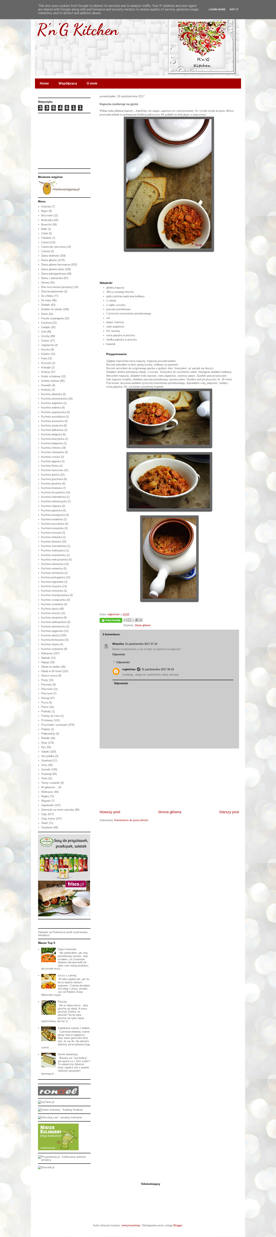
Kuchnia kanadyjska (53, 514)
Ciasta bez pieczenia (53, 246)
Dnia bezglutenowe (52, 291)
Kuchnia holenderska (53, 496)
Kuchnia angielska (52, 403)
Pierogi (45, 698)
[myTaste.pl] (46, 1102)
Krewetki (46, 385)
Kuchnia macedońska (53, 546)
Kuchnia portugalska (53, 577)
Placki (44, 706)
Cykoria (45, 251)
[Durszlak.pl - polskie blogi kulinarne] (46, 1167)
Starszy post (229, 812)
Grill (43, 331)
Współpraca (68, 83)
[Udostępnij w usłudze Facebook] (137, 620)
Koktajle (46, 367)
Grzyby (45, 336)
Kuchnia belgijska (51, 434)
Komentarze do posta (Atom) (131, 820)
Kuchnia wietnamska (53, 626)
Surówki (46, 769)
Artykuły (46, 206)
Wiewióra (118, 643)
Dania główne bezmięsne (55, 264)
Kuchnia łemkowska (53, 639)
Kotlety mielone (50, 380)
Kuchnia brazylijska (52, 438)
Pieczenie (47, 688)
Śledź (44, 823)
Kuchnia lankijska (51, 537)
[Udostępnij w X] (133, 620)
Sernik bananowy (68, 1054)
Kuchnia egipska (51, 461)
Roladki (45, 738)
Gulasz (45, 340)
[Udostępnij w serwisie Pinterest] (141, 620)
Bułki (44, 228)
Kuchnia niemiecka (52, 564)
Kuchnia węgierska (52, 630)
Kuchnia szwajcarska (53, 599)
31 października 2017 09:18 (158, 669)
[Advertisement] (169, 779)
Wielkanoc (47, 791)
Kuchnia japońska (51, 510)
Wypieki (46, 800)
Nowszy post (110, 812)
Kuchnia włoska (50, 635)
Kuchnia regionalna (52, 581)
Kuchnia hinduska (51, 488)
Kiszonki (46, 363)
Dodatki (45, 304)
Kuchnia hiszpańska (53, 492)
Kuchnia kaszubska (52, 523)
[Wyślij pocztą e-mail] (125, 620)
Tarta (44, 778)
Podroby (46, 711)
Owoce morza (49, 675)
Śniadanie (47, 827)
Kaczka (45, 349)
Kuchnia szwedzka (52, 604)
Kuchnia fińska (50, 465)
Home (44, 83)
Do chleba (47, 295)
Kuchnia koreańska (52, 528)
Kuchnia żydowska (52, 648)
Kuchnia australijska (53, 416)
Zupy (44, 814)
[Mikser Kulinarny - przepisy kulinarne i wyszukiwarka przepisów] (58, 1149)
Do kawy (46, 300)
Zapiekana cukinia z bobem (74, 1028)
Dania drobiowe (50, 255)
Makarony (47, 653)
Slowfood (46, 760)
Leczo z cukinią (67, 975)
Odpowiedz (118, 654)
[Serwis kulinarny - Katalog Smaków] (60, 1109)
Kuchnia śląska (50, 644)
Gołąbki (45, 327)
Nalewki (45, 657)
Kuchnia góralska (51, 483)
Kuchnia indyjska (51, 505)
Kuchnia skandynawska (55, 595)
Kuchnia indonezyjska (54, 501)
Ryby (44, 742)
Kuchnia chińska (51, 447)
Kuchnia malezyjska (53, 550)
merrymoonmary (130, 1225)
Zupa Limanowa (67, 949)
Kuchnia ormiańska (52, 572)
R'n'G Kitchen (77, 29)
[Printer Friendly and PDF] (111, 621)
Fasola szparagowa (52, 318)
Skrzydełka (47, 756)
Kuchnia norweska (52, 568)
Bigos (44, 211)
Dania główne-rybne (52, 269)
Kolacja (45, 371)
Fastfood (46, 322)
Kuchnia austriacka (52, 421)
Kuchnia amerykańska (54, 398)
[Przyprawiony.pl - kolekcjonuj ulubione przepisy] (64, 1159)
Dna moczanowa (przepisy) (57, 287)
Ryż (43, 747)
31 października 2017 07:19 (141, 643)
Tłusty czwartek (50, 782)
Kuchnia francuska (52, 470)
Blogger (177, 1225)
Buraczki (46, 224)
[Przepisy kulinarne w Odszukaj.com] (60, 1117)
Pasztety (46, 684)
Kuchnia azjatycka (52, 425)
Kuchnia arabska (51, 407)
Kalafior (45, 353)
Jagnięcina (47, 345)
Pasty (44, 680)
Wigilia (45, 796)
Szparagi (46, 773)
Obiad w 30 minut (51, 671)
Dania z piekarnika (52, 278)
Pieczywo (47, 693)
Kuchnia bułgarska (52, 443)
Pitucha (62, 1001)
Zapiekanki (47, 805)
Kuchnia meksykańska (54, 559)
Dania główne (143, 625)
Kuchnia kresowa (51, 532)
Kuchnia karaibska (52, 519)
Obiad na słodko (50, 666)
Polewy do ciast (50, 715)
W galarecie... (49, 787)
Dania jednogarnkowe (53, 273)
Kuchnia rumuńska (52, 590)
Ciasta (45, 242)
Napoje (45, 662)
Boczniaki (47, 215)
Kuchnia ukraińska (52, 617)
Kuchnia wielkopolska (53, 622)
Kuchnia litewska (51, 541)
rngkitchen (129, 669)
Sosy (44, 765)
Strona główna (169, 812)
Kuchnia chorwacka (52, 452)
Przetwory (47, 720)
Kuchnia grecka (50, 474)
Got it (234, 9)
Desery (45, 282)
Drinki (44, 313)
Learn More (217, 9)
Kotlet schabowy (51, 376)
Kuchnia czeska (50, 456)
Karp (44, 358)
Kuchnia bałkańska (52, 429)
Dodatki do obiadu (51, 309)
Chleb (44, 233)
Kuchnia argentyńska (53, 412)
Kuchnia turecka (50, 613)
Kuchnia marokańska (53, 555)
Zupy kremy (48, 818)
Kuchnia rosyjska (51, 586)
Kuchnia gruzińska (52, 479)
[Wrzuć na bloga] (129, 620)
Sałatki (45, 751)
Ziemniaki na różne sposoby (57, 809)
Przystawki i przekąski (54, 724)
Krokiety (46, 389)
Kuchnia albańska (51, 394)
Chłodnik (46, 237)
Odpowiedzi (123, 662)
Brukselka (47, 220)
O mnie (92, 83)
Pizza (44, 702)
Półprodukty (48, 733)
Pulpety (45, 729)
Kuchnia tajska (50, 608)
